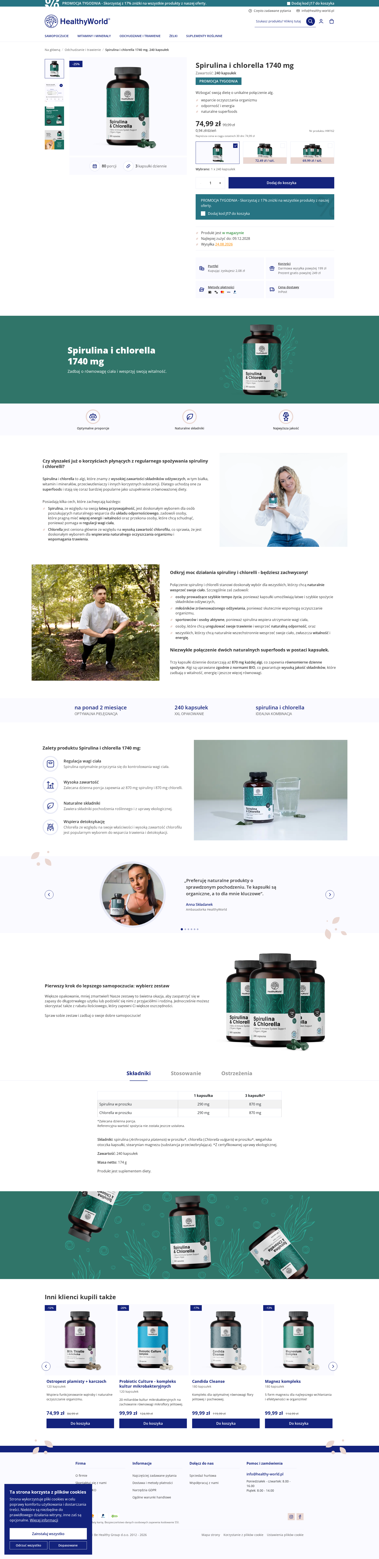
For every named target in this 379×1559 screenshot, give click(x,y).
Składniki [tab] (139, 1073)
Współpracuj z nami (204, 1483)
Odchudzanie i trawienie (83, 50)
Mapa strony (211, 1535)
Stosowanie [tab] (186, 1073)
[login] (321, 21)
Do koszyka (80, 1423)
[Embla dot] (182, 929)
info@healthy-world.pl (318, 11)
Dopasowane (68, 1545)
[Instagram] (291, 1516)
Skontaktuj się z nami (91, 1483)
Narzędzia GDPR (144, 1490)
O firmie (81, 1475)
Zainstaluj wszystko (48, 1533)
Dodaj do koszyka (281, 182)
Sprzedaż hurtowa (203, 1475)
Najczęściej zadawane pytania (154, 1475)
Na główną (52, 50)
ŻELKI (173, 36)
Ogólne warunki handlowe (151, 1497)
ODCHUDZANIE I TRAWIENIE (140, 36)
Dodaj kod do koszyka (312, 3)
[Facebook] (300, 1516)
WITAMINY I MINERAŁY (94, 36)
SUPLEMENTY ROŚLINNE (204, 36)
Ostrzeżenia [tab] (236, 1073)
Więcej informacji (44, 1520)
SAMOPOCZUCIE (57, 36)
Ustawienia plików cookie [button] (285, 1535)
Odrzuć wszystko (28, 1545)
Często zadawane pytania (272, 11)
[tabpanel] (189, 1127)
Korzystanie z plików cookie (243, 1535)
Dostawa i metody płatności (152, 1483)
